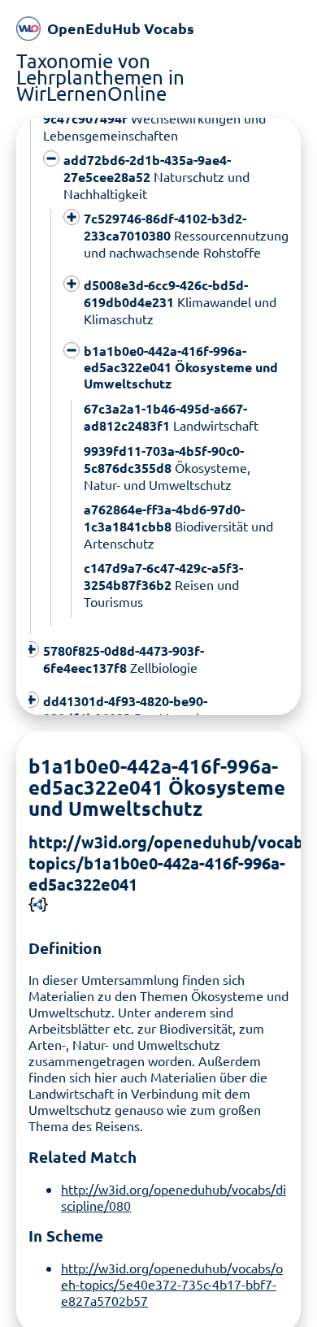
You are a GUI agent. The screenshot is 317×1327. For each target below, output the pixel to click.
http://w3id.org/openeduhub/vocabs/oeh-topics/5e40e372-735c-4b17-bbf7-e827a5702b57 (172, 1284)
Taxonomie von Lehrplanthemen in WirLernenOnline (100, 77)
